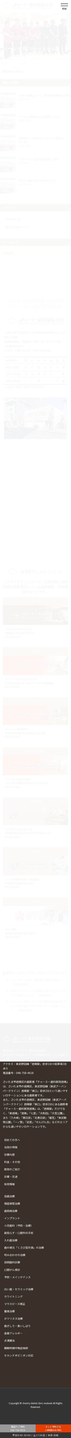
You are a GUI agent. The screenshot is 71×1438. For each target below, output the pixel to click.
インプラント (12, 1218)
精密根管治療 (12, 1203)
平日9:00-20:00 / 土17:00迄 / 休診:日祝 (35, 1435)
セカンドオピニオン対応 (18, 1355)
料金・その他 (12, 1162)
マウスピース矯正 (14, 1304)
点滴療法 (9, 1340)
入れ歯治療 (10, 1240)
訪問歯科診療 (12, 1262)
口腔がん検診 (12, 1270)
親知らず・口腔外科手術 (18, 1233)
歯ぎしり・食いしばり (17, 1326)
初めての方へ (12, 1140)
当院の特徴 (10, 1147)
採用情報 (9, 1184)
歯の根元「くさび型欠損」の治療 (24, 1247)
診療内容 (9, 1154)
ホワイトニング (13, 1296)
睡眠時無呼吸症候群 (16, 1348)
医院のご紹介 (12, 1169)
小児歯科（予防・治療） (18, 1225)
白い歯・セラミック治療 (18, 1289)
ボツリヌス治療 (13, 1318)
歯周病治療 (10, 1211)
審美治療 (9, 1311)
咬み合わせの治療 (14, 1255)
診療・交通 (10, 1176)
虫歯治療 (9, 1196)
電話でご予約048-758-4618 (17, 1428)
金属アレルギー (13, 1333)
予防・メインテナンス (17, 1277)
